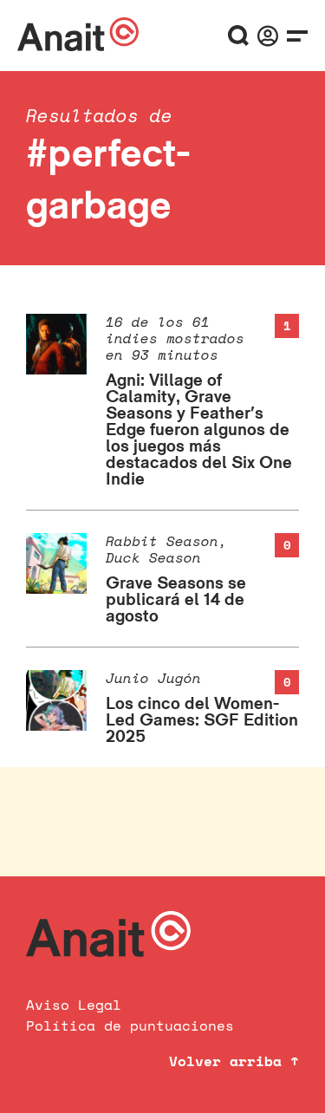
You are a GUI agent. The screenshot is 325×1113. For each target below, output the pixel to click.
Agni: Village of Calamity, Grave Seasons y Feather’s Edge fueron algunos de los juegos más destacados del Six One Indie (199, 429)
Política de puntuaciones (130, 1025)
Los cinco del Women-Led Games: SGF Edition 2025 (202, 719)
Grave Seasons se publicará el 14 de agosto (176, 599)
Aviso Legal (73, 1004)
